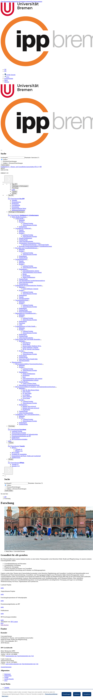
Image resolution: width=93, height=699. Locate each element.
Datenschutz (7, 675)
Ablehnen (77, 694)
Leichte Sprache (9, 679)
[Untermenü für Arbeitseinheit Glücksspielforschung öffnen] (40, 243)
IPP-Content (14, 621)
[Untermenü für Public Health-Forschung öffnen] (26, 217)
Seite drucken (5, 625)
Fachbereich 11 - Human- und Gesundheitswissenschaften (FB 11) (20, 166)
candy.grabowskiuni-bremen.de (21, 664)
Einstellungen (66, 694)
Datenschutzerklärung (51, 694)
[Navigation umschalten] (1, 150)
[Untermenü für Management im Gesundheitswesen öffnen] (36, 313)
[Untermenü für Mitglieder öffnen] (25, 287)
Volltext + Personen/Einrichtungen (13, 163)
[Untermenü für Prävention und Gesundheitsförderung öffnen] (38, 248)
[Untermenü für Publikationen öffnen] (27, 269)
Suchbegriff (4, 157)
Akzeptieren (86, 694)
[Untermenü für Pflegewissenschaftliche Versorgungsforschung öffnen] (43, 364)
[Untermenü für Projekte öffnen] (24, 222)
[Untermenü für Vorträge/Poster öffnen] (28, 382)
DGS (5, 680)
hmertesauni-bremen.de (19, 656)
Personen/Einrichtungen (10, 161)
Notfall (6, 677)
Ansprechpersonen (6, 667)
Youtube (6, 687)
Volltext (5, 159)
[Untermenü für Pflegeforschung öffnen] (21, 362)
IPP (41, 166)
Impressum (7, 674)
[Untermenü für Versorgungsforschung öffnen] (29, 300)
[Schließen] (8, 197)
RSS (2, 623)
